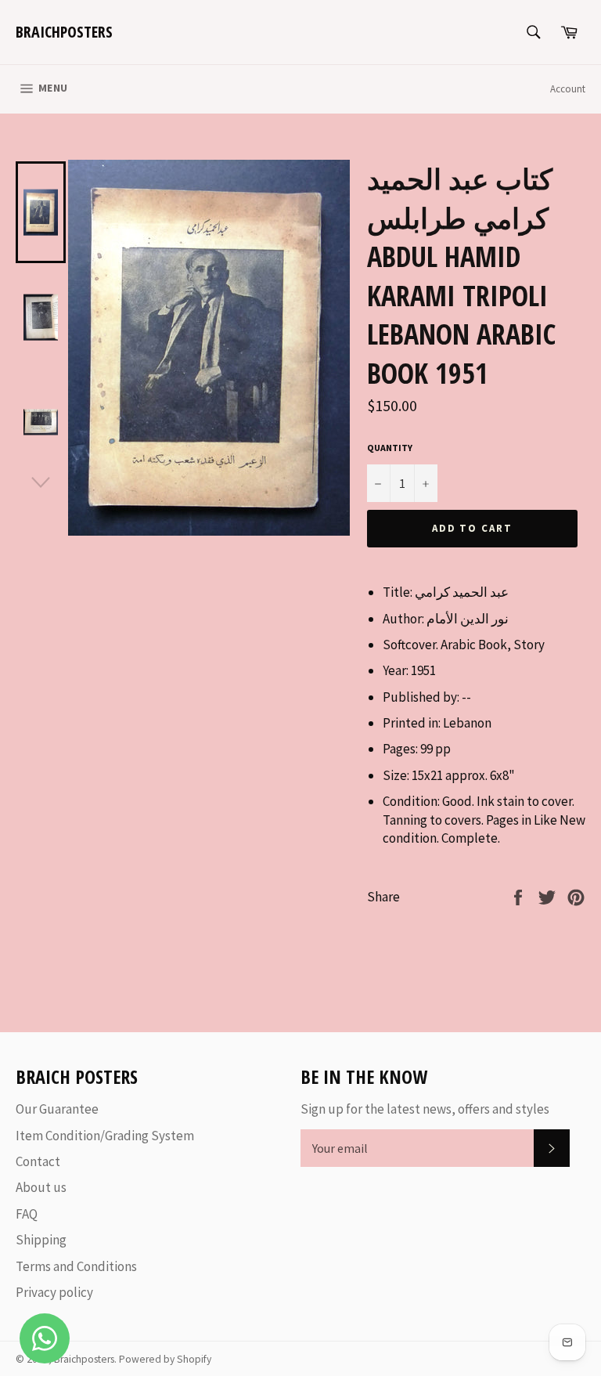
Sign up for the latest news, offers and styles (424, 1109)
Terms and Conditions (76, 1266)
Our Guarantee (57, 1109)
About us (41, 1187)
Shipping (41, 1239)
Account (567, 89)
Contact (38, 1161)
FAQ (27, 1214)
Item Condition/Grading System (105, 1135)
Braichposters (64, 31)
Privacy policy (54, 1292)
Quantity (389, 447)
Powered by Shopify (165, 1359)
